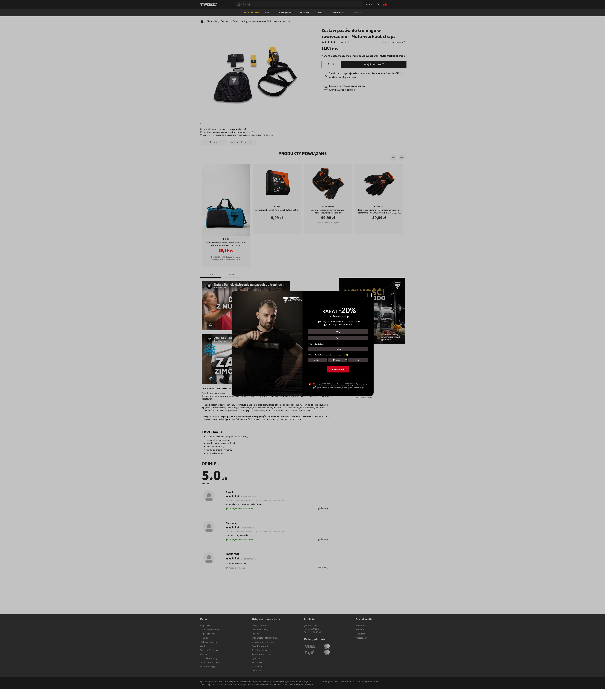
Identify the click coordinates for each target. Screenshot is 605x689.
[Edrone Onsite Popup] (302, 344)
